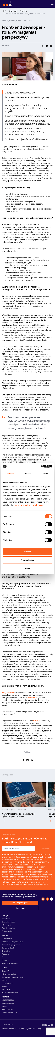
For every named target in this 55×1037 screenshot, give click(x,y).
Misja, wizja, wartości (9, 974)
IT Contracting (7, 931)
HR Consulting (7, 925)
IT (2, 957)
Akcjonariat (6, 989)
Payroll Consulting (8, 928)
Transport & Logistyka (10, 963)
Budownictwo (7, 939)
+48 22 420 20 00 (8, 1000)
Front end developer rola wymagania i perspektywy (24, 13)
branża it (5, 809)
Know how (13, 11)
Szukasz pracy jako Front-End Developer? (27, 139)
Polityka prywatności (27, 1029)
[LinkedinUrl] (43, 1025)
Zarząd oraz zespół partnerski (12, 977)
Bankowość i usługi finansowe (12, 942)
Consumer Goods (8, 948)
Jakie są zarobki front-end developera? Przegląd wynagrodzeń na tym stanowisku (27, 122)
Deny (27, 568)
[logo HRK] (7, 3)
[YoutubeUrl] (49, 1025)
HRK (4, 11)
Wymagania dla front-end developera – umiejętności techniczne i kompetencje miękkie (26, 108)
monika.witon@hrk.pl (9, 1012)
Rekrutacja (6, 919)
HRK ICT (36, 720)
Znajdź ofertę (8, 692)
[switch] (48, 524)
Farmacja (5, 954)
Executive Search (8, 922)
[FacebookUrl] (52, 1025)
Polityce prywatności (39, 884)
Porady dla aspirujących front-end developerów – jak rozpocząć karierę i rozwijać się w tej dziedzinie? (25, 131)
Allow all (27, 552)
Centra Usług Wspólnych (11, 945)
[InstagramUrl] (46, 1025)
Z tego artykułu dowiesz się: (20, 92)
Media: (4, 1006)
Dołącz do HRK (7, 983)
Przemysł (5, 960)
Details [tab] (27, 473)
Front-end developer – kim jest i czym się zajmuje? (27, 99)
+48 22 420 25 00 (8, 1003)
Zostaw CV (33, 697)
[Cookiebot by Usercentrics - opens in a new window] (41, 466)
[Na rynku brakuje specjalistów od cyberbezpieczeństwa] (4, 821)
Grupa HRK (6, 971)
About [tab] (45, 473)
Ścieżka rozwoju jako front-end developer (27, 115)
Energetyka (6, 951)
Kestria (4, 986)
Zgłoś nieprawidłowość (10, 992)
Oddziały (5, 980)
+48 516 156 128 (7, 1009)
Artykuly (23, 11)
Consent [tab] (10, 473)
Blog (39, 1029)
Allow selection (28, 560)
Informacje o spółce (9, 1029)
